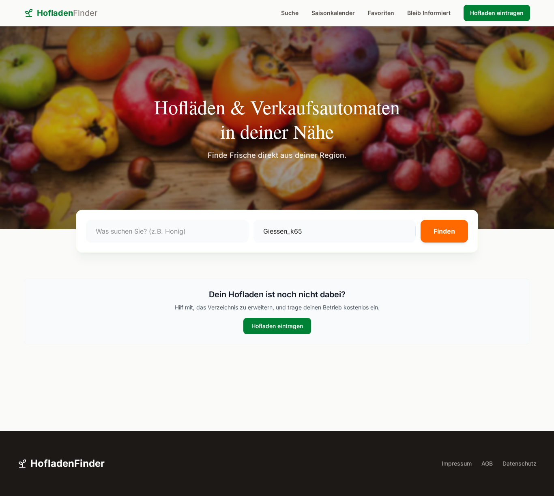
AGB (487, 463)
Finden (444, 231)
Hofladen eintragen (497, 12)
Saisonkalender (333, 12)
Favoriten (381, 12)
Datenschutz (519, 463)
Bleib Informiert (429, 12)
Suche (289, 12)
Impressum (457, 463)
